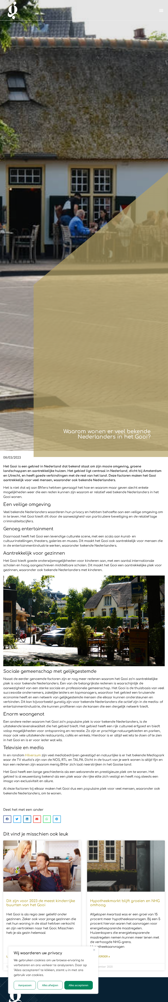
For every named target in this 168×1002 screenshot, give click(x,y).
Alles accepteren (78, 985)
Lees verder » (100, 956)
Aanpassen (25, 985)
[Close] (94, 949)
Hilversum (33, 755)
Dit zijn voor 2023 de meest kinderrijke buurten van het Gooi (40, 903)
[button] (161, 10)
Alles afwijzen (50, 985)
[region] (53, 970)
